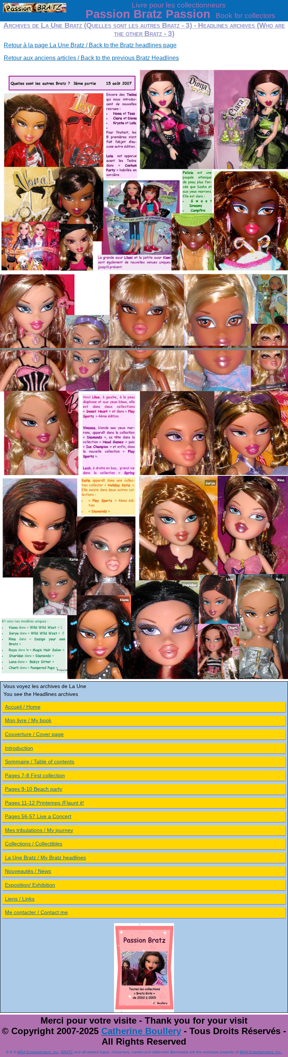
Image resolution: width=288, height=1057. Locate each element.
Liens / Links (19, 899)
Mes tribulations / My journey (39, 830)
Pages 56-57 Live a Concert (38, 816)
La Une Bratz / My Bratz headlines (45, 858)
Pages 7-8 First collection (35, 775)
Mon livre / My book (28, 720)
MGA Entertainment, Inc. (38, 1052)
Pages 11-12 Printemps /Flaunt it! (44, 803)
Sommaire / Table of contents (39, 762)
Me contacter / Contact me (36, 912)
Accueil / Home (22, 707)
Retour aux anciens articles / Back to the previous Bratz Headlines (91, 58)
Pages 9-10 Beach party (33, 789)
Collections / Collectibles (33, 844)
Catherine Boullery (141, 1031)
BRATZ (67, 1052)
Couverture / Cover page (34, 734)
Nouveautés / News (28, 871)
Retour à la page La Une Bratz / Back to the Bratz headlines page (90, 45)
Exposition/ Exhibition (30, 885)
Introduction (19, 748)
